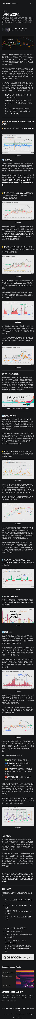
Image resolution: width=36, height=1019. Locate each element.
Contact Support (30, 1014)
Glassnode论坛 (13, 935)
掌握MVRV (14, 596)
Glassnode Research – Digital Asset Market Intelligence (18, 1008)
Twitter (9, 928)
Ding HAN (14, 29)
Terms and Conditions (8, 1014)
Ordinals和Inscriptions (18, 283)
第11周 (16, 746)
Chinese (4, 11)
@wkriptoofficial (24, 911)
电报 (28, 900)
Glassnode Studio (10, 943)
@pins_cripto (23, 905)
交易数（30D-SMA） (17, 193)
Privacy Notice (20, 1014)
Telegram (16, 931)
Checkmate (23, 29)
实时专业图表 (18, 276)
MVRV (12, 451)
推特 (6, 908)
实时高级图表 (18, 155)
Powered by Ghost (18, 1017)
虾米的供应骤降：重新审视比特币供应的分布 (18, 408)
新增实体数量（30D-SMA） (19, 247)
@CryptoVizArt (22, 917)
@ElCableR (22, 900)
